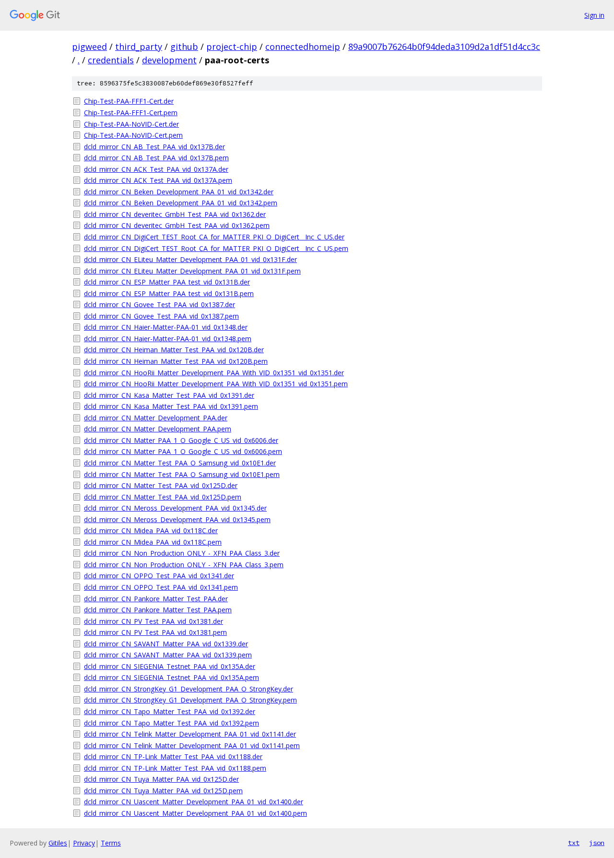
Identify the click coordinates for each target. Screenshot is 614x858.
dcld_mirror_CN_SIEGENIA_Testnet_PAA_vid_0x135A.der (169, 666)
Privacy (84, 842)
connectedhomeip (302, 46)
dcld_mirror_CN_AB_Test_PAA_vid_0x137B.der (154, 146)
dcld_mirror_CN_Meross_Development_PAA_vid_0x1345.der (175, 507)
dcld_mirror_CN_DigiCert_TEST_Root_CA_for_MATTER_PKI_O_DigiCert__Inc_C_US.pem (216, 248)
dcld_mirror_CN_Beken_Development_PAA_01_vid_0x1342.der (178, 191)
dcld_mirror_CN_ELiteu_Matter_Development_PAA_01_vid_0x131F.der (190, 259)
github (184, 46)
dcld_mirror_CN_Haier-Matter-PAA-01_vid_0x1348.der (166, 327)
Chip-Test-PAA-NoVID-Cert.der (131, 124)
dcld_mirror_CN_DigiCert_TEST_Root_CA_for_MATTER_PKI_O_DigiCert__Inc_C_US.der (214, 236)
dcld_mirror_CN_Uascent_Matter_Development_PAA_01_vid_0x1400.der (193, 801)
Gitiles (57, 842)
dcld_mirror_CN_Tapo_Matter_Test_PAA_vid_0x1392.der (169, 711)
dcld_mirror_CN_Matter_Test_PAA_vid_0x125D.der (160, 485)
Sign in (594, 15)
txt (573, 842)
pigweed (89, 46)
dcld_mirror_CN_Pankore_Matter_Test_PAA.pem (158, 609)
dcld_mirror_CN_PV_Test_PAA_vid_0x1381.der (153, 621)
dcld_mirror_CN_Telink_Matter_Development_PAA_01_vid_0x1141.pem (192, 745)
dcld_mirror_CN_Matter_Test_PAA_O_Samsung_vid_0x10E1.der (180, 462)
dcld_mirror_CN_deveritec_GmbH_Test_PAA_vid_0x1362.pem (177, 225)
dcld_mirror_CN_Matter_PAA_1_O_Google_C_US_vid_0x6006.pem (183, 451)
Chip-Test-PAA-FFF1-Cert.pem (130, 112)
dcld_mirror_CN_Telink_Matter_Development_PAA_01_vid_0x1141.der (190, 734)
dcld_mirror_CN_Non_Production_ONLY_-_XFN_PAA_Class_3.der (182, 553)
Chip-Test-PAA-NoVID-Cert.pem (133, 135)
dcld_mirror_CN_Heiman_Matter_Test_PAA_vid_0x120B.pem (176, 361)
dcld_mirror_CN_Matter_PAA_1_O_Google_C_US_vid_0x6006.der (181, 440)
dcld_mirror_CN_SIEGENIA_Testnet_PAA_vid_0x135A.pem (171, 677)
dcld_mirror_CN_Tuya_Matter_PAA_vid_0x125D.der (161, 779)
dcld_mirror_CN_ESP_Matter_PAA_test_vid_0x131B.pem (169, 293)
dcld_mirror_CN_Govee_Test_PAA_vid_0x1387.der (159, 304)
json (596, 842)
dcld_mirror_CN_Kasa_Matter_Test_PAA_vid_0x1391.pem (171, 406)
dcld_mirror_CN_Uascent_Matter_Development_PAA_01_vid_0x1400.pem (195, 813)
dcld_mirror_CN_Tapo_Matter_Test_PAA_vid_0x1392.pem (171, 722)
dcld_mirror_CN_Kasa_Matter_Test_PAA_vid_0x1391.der (169, 395)
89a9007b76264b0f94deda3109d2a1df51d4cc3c (444, 46)
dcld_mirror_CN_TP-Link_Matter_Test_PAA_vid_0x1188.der (173, 756)
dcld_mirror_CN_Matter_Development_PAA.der (155, 417)
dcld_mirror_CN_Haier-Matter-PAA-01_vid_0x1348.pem (167, 338)
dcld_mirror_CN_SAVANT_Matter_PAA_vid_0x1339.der (166, 643)
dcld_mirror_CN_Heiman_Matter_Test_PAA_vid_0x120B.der (174, 349)
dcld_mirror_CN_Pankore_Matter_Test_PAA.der (156, 598)
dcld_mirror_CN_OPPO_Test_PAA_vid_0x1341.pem (161, 587)
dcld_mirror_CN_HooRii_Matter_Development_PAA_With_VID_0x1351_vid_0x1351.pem (216, 383)
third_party (138, 46)
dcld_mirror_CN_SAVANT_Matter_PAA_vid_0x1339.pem (168, 654)
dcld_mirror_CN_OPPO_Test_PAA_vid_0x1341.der (159, 575)
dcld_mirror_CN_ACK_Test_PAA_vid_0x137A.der (156, 169)
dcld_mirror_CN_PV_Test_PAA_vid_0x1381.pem (155, 632)
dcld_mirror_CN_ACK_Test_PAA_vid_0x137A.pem (158, 180)
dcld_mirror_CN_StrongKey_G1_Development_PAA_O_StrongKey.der (188, 688)
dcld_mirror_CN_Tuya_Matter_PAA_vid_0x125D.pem (163, 790)
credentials (111, 60)
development (169, 60)
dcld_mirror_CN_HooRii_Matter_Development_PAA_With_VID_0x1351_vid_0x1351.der (214, 372)
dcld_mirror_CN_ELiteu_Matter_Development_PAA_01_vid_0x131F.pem (192, 270)
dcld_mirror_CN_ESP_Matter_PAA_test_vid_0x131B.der (167, 281)
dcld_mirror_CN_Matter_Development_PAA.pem (157, 428)
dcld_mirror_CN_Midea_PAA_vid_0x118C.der (151, 530)
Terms (111, 842)
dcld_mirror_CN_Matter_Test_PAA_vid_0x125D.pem (162, 496)
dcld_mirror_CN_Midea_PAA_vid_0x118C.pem (153, 542)
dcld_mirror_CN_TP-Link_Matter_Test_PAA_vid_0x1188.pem (175, 768)
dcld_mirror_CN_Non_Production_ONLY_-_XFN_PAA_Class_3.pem (183, 564)
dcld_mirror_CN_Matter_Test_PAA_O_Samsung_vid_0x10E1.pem (182, 474)
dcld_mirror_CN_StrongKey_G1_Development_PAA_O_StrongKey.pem (190, 699)
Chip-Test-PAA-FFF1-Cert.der (129, 101)
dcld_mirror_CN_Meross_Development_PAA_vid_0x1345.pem (177, 519)
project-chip (231, 46)
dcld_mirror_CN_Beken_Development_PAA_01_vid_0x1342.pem (180, 202)
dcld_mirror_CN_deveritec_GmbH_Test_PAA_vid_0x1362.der (175, 214)
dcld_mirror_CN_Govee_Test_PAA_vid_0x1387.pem (161, 316)
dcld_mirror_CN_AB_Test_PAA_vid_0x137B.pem (156, 157)
